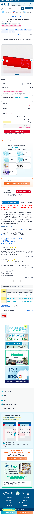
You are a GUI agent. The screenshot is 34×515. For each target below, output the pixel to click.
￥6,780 (26, 295)
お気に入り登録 (28, 34)
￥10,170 (26, 298)
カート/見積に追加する (18, 131)
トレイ (29, 29)
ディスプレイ (5, 32)
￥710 (9, 295)
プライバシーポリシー (9, 503)
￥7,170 (21, 301)
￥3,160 (15, 301)
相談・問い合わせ (26, 512)
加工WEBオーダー (10, 512)
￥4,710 (21, 298)
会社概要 (25, 505)
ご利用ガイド (9, 497)
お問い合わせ (9, 505)
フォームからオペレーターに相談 (18, 183)
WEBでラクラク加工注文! (9, 509)
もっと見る (17, 280)
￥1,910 (15, 298)
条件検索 (30, 8)
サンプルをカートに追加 (24, 191)
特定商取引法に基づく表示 (25, 503)
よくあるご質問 (25, 497)
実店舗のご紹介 (8, 500)
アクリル (17, 29)
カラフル (12, 29)
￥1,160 (9, 298)
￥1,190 (15, 295)
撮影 (22, 29)
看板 (25, 29)
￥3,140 (21, 295)
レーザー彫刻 (5, 29)
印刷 (13, 32)
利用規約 (25, 500)
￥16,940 (26, 301)
